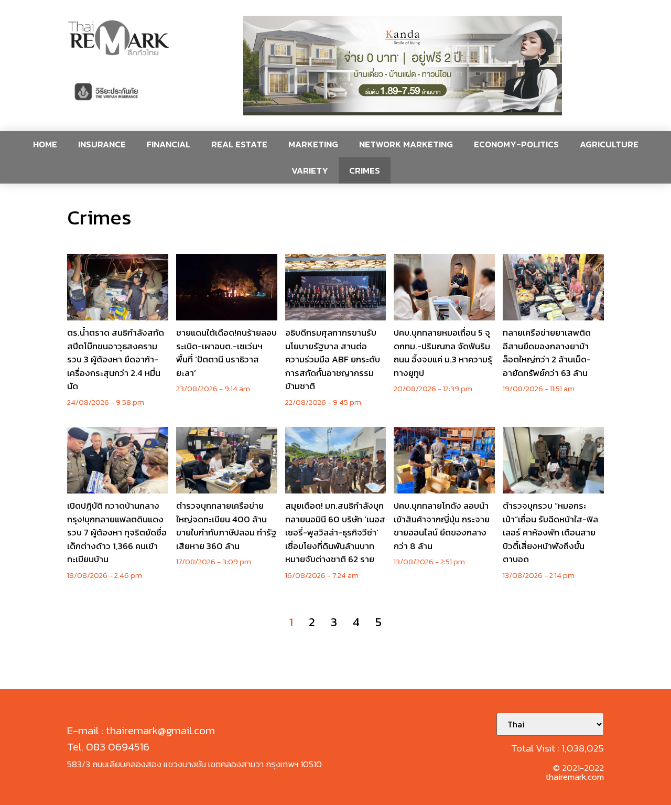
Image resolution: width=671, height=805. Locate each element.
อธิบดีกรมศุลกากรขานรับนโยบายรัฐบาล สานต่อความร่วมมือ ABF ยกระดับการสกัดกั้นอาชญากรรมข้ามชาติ (332, 359)
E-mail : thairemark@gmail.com (141, 730)
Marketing (313, 144)
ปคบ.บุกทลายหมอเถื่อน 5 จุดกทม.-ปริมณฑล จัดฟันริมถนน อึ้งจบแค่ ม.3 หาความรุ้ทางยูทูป (443, 353)
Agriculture (609, 144)
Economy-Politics (516, 144)
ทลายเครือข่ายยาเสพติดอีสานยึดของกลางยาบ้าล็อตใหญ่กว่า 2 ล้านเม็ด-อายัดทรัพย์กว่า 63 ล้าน (547, 353)
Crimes (364, 170)
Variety (309, 170)
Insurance (102, 144)
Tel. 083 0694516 (108, 746)
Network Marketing (406, 144)
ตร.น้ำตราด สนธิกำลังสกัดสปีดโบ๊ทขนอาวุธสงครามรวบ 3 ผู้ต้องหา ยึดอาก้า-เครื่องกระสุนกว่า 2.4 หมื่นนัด (115, 359)
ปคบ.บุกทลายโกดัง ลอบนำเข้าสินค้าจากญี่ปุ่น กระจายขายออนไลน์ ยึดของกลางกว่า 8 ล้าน (442, 526)
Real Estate (239, 144)
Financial (168, 144)
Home (45, 144)
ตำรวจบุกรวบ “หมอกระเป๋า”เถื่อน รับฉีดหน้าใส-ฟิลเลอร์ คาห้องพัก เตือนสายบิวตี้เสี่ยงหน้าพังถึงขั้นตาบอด (550, 532)
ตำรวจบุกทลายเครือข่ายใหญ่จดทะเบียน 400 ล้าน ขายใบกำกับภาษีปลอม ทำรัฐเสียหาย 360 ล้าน (226, 526)
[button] (402, 65)
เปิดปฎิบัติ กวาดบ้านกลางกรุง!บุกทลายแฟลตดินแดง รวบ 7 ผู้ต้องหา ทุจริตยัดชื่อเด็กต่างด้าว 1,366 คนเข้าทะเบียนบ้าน (117, 532)
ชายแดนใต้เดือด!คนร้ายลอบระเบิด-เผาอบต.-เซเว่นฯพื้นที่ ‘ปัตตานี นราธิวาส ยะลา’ (226, 353)
